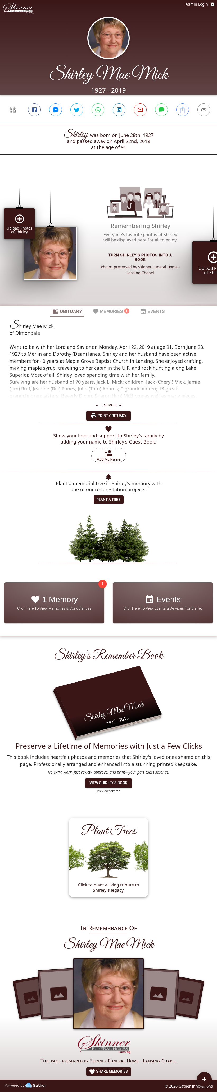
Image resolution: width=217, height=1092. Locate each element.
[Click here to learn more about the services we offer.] (108, 1045)
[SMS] (161, 109)
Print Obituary (111, 416)
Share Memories (111, 1071)
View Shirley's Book (108, 783)
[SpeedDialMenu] (204, 1079)
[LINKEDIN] (119, 109)
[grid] (108, 239)
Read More (108, 405)
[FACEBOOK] (34, 109)
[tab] (67, 311)
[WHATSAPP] (98, 109)
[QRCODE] (13, 109)
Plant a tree (108, 500)
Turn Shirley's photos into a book (140, 257)
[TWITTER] (76, 109)
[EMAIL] (140, 109)
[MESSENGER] (55, 109)
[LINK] (203, 109)
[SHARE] (182, 109)
